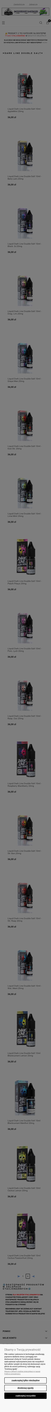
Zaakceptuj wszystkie (26, 1395)
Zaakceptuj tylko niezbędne (26, 1380)
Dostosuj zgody (26, 1388)
